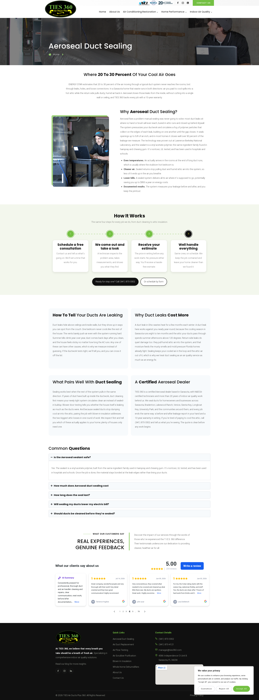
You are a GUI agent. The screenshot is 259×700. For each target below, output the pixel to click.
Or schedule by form (153, 281)
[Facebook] (178, 3)
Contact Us (118, 677)
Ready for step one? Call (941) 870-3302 (115, 281)
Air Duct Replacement (123, 644)
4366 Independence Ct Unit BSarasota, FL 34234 (173, 658)
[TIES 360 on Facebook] (58, 670)
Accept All (241, 689)
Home (102, 11)
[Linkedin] (188, 3)
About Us (114, 11)
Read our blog (62, 663)
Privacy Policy (196, 695)
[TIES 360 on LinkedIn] (71, 670)
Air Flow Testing (120, 650)
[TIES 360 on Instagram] (64, 670)
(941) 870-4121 (166, 644)
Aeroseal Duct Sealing (123, 639)
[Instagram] (183, 3)
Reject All (224, 689)
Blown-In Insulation (122, 661)
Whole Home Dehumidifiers (126, 666)
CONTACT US (204, 3)
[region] (224, 680)
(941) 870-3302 (166, 639)
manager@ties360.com (170, 650)
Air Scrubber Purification (124, 655)
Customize (206, 689)
